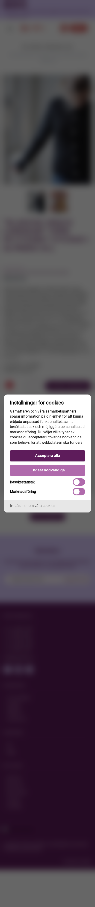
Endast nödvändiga (47, 470)
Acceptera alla (47, 455)
